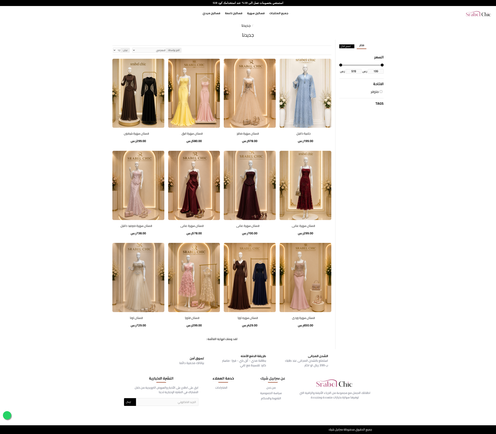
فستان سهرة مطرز (248, 133)
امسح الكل (346, 46)
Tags (379, 103)
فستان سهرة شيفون (136, 133)
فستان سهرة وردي (303, 318)
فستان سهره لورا (248, 318)
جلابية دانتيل (303, 133)
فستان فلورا (192, 318)
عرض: (125, 50)
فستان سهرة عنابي (303, 226)
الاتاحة (378, 84)
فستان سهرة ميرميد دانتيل (136, 226)
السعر (379, 57)
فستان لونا (136, 318)
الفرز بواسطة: (174, 50)
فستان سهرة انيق (192, 133)
